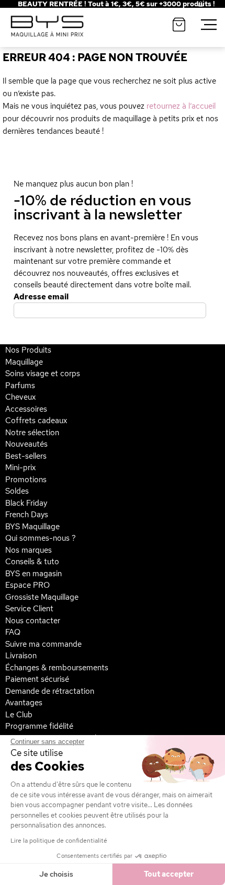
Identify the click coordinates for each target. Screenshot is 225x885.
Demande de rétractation (49, 691)
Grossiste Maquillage (41, 597)
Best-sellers (26, 456)
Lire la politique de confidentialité (58, 840)
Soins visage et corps (42, 373)
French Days (26, 514)
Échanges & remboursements (56, 667)
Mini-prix (20, 467)
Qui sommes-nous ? (40, 538)
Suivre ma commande (43, 644)
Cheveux (20, 397)
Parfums (20, 385)
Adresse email (41, 297)
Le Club (18, 714)
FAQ (12, 632)
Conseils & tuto (32, 561)
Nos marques (28, 550)
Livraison (21, 655)
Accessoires (26, 409)
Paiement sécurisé (37, 679)
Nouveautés (26, 444)
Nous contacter (32, 620)
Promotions (26, 479)
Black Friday (26, 503)
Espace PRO (27, 585)
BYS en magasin (33, 573)
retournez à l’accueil (181, 106)
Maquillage (24, 362)
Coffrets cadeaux (36, 420)
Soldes (17, 491)
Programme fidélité (39, 726)
